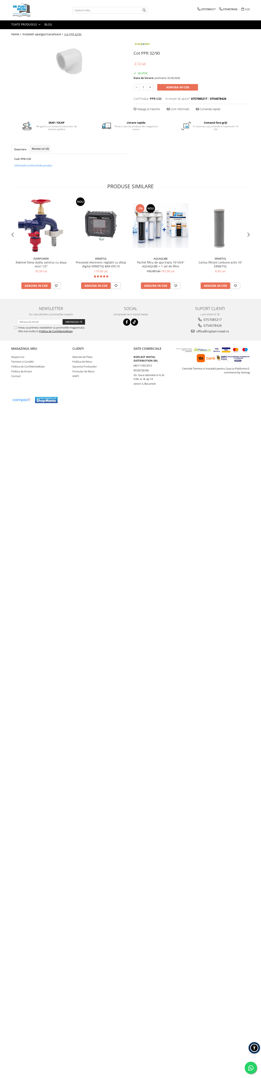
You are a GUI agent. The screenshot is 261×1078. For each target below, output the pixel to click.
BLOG (48, 24)
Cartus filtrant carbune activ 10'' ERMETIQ (220, 264)
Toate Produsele (24, 24)
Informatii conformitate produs (33, 165)
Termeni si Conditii (22, 361)
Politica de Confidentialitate (56, 331)
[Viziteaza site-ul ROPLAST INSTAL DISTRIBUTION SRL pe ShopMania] (46, 400)
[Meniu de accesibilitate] (254, 1048)
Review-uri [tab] (40, 149)
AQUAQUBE (161, 258)
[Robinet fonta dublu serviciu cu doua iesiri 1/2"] (41, 225)
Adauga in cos (177, 87)
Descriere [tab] (20, 149)
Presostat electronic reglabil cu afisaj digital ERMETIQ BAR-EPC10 (101, 264)
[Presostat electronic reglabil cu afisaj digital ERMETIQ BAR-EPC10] (101, 225)
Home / (16, 34)
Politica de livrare (21, 371)
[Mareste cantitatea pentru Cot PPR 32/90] (150, 87)
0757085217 (212, 320)
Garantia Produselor (84, 366)
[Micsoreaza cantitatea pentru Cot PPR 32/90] (137, 87)
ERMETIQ (100, 258)
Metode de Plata (82, 357)
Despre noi (17, 357)
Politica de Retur (82, 361)
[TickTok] (134, 322)
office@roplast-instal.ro (212, 331)
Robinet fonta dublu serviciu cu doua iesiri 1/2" (41, 264)
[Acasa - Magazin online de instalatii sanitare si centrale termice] (31, 10)
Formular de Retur (83, 371)
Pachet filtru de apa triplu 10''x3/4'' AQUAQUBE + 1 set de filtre (160, 264)
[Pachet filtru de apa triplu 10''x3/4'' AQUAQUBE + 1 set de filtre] (160, 225)
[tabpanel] (69, 61)
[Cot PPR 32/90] (69, 61)
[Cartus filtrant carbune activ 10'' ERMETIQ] (220, 225)
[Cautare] (144, 10)
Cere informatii (179, 109)
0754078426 (212, 325)
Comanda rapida (209, 109)
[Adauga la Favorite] (56, 285)
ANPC (75, 376)
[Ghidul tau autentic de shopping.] (21, 400)
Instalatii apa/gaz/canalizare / (43, 34)
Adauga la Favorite (148, 109)
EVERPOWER (41, 258)
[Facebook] (126, 322)
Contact (16, 376)
